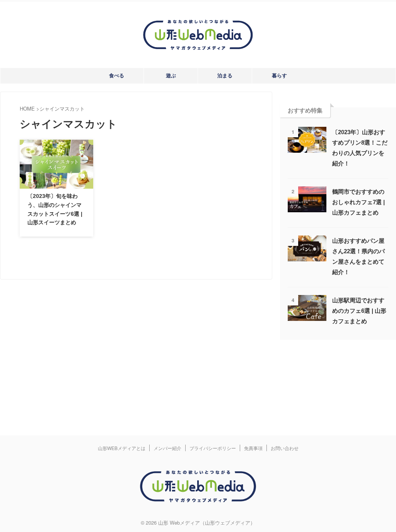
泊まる (224, 75)
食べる (116, 75)
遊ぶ (171, 75)
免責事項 (253, 448)
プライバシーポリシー (212, 448)
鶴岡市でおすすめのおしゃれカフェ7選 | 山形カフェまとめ (358, 202)
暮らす (279, 75)
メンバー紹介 (167, 448)
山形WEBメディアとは (121, 448)
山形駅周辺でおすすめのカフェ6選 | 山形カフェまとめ (359, 310)
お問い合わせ (285, 448)
